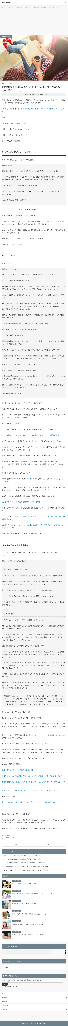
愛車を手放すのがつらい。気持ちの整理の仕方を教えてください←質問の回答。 (32, 893)
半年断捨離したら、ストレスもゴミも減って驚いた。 (26, 903)
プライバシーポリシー (7, 1009)
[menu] (65, 2)
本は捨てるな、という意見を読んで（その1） (18, 770)
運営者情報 (4, 997)
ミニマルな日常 (6, 36)
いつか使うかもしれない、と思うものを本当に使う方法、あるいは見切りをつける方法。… (26, 866)
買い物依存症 (31, 479)
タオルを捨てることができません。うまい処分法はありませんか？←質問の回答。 (31, 435)
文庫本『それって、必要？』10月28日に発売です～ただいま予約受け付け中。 (23, 855)
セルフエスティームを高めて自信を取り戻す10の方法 (21, 502)
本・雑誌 (6, 838)
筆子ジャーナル (7, 2)
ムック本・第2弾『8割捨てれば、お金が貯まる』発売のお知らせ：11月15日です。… (25, 862)
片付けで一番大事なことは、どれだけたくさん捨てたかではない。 (29, 883)
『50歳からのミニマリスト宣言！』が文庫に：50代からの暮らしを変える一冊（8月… (25, 870)
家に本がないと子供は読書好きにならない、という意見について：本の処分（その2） (32, 776)
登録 (5, 984)
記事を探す (4, 1001)
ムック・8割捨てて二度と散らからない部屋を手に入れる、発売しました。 (22, 859)
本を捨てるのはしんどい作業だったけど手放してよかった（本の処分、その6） (30, 802)
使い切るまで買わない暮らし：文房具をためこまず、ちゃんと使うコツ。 (31, 934)
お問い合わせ (5, 1005)
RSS (35, 1016)
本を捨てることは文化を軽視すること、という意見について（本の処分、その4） (31, 790)
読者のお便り (11, 838)
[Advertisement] (34, 21)
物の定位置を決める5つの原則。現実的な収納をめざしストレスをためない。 (32, 914)
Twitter (32, 1016)
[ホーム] (34, 994)
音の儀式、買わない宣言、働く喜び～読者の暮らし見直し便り (28, 924)
